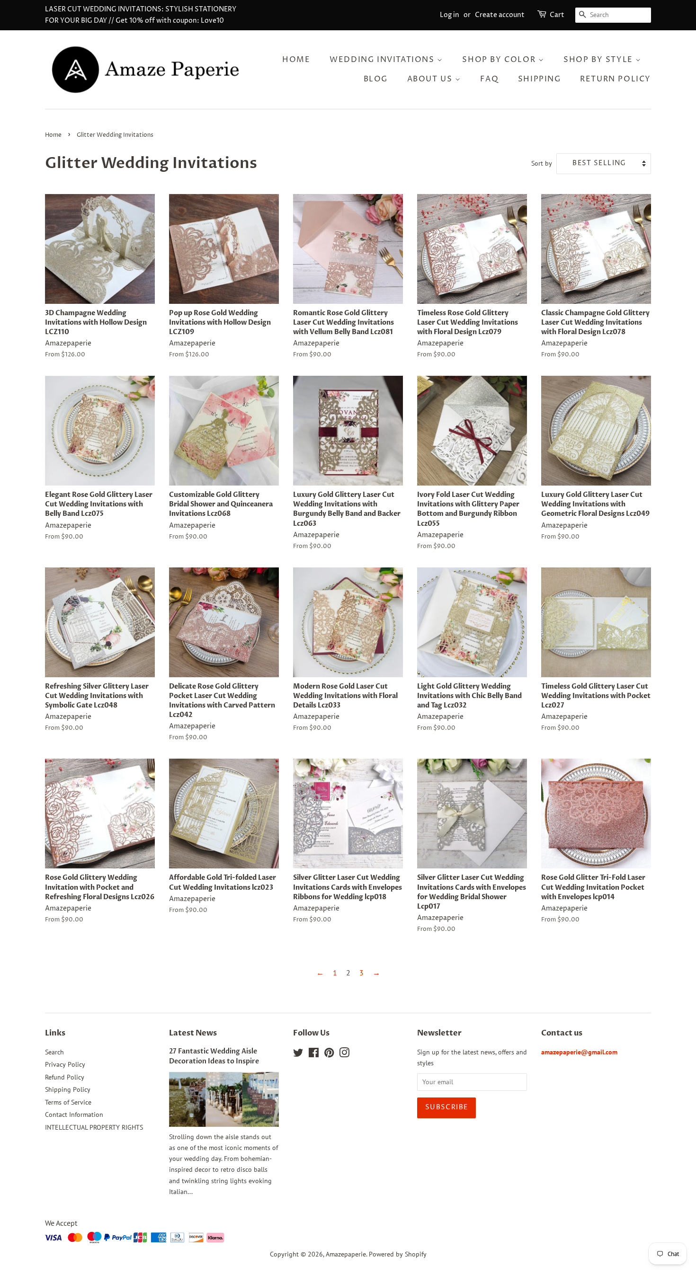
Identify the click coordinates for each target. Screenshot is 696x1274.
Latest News (193, 1033)
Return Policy (615, 79)
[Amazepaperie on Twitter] (298, 1054)
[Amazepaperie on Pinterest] (329, 1054)
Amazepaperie (346, 1254)
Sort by (541, 163)
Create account (500, 14)
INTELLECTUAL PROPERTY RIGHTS (94, 1127)
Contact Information (74, 1114)
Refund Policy (64, 1077)
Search (54, 1052)
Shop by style (599, 59)
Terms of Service (68, 1102)
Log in (449, 14)
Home (296, 59)
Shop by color (500, 59)
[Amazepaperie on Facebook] (313, 1054)
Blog (376, 79)
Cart (557, 14)
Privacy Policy (65, 1064)
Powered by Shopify (398, 1254)
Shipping (539, 79)
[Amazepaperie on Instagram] (344, 1054)
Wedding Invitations (383, 59)
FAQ (489, 79)
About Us (431, 79)
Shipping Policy (67, 1089)
